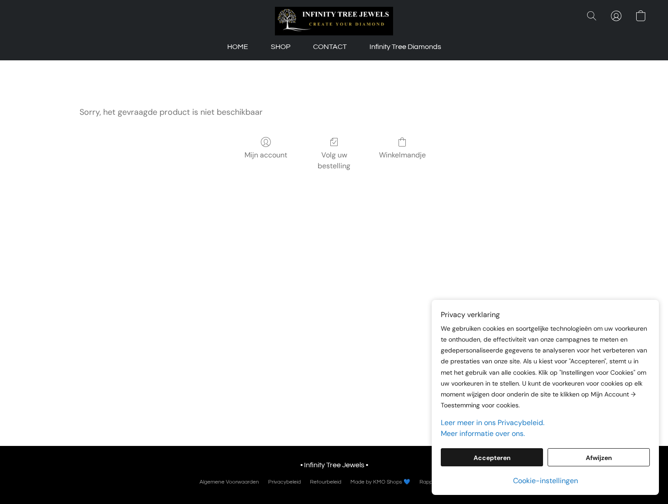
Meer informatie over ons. (483, 433)
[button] (334, 21)
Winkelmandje (402, 155)
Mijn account (265, 155)
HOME (237, 46)
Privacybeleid (284, 482)
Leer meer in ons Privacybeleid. (492, 422)
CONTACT (330, 46)
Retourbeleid (325, 482)
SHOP (280, 46)
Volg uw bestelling (334, 160)
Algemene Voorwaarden (229, 482)
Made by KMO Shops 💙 (380, 482)
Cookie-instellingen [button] (545, 480)
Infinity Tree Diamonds (405, 46)
